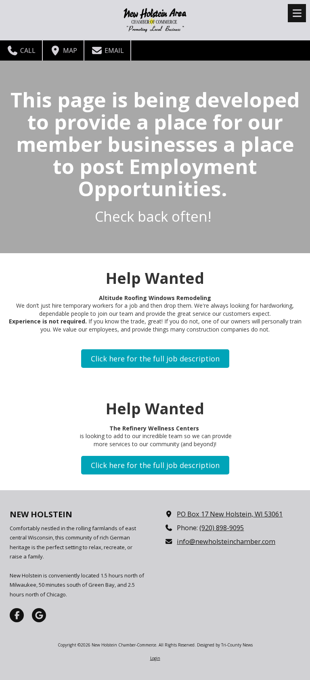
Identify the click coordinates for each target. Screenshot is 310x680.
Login (155, 658)
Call (27, 50)
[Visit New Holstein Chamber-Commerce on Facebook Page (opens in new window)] (17, 615)
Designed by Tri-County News (225, 645)
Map (69, 50)
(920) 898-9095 (221, 527)
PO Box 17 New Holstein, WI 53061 (230, 514)
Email (113, 50)
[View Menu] (297, 13)
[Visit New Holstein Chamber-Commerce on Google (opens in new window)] (39, 615)
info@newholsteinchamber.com (226, 541)
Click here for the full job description (155, 358)
